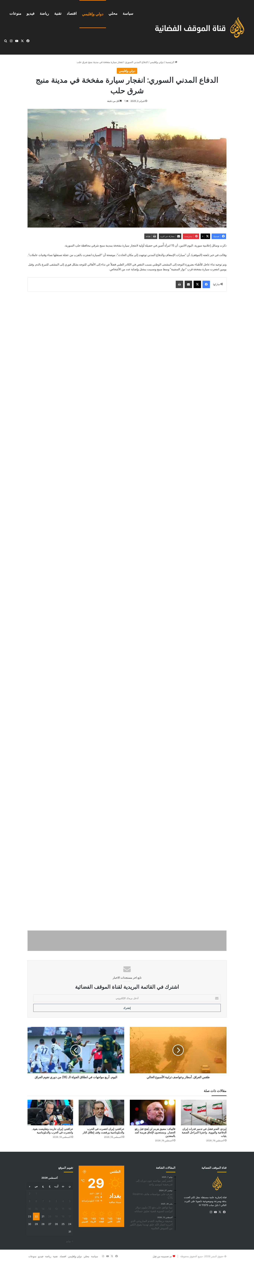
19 (56, 1216)
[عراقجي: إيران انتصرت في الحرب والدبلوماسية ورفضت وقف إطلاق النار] (101, 1112)
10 (69, 1208)
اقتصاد (72, 13)
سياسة (128, 13)
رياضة (44, 13)
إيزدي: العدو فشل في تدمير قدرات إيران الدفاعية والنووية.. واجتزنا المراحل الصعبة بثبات (204, 1132)
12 (56, 1208)
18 (63, 1216)
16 (29, 1208)
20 (49, 1216)
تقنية (58, 13)
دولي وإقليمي (92, 14)
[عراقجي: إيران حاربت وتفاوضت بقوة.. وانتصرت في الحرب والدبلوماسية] (50, 1112)
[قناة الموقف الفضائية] (195, 27)
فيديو (31, 13)
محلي (113, 13)
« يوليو (69, 1241)
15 (36, 1208)
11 (63, 1208)
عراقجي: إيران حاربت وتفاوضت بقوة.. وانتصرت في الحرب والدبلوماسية (52, 1130)
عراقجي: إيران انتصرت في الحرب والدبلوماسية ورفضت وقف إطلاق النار (103, 1130)
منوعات (15, 13)
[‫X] (220, 1212)
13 (49, 1208)
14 (43, 1208)
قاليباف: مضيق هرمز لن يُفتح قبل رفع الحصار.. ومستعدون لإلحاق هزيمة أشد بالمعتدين (155, 1132)
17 (70, 1216)
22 (36, 1216)
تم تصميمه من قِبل (162, 1256)
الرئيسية (170, 62)
